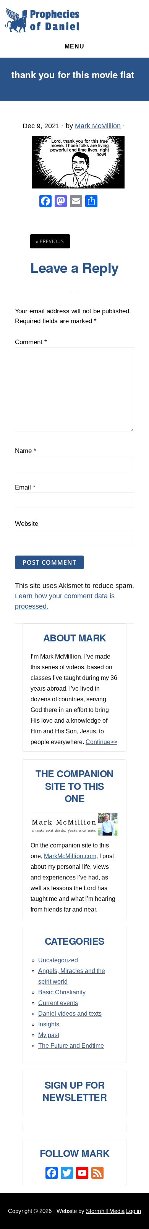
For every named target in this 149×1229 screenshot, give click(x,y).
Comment (31, 342)
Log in (133, 1211)
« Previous (50, 241)
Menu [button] (74, 46)
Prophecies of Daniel (42, 20)
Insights (48, 1024)
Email (25, 487)
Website (26, 523)
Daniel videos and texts (70, 1013)
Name (25, 450)
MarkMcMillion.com (70, 856)
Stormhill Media (105, 1211)
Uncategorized (58, 960)
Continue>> (101, 742)
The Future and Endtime (71, 1045)
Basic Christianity (62, 992)
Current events (58, 1003)
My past (48, 1035)
